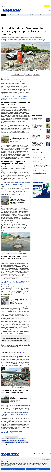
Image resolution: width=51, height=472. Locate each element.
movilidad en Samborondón (12, 437)
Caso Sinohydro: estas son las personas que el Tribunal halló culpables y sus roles (37, 131)
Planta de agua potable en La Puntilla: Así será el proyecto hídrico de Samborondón (18, 201)
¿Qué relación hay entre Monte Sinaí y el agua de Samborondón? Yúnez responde (14, 414)
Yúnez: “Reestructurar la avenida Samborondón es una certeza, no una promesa (14, 98)
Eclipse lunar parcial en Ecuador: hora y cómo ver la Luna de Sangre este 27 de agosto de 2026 (41, 154)
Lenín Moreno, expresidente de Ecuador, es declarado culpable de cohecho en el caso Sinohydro (41, 167)
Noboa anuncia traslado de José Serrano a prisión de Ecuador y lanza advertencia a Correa (37, 144)
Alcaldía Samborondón (20, 440)
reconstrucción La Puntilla (8, 440)
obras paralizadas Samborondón (9, 442)
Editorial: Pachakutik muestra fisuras (43, 14)
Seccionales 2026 (29, 14)
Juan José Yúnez (21, 438)
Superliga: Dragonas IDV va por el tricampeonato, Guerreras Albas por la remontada (37, 125)
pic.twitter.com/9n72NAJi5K (7, 351)
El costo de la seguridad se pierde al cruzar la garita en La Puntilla (15, 183)
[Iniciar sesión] (50, 10)
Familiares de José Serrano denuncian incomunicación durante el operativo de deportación (37, 138)
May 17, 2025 (22, 352)
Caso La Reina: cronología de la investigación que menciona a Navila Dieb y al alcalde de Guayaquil (40, 172)
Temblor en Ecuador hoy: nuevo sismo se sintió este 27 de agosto (41, 162)
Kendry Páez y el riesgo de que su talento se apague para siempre (37, 119)
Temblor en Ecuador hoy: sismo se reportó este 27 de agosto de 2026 (40, 158)
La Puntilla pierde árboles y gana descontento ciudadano (19, 139)
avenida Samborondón (23, 442)
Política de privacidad (46, 459)
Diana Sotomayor (8, 77)
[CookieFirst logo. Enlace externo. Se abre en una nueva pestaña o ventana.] (1, 460)
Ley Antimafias (10, 14)
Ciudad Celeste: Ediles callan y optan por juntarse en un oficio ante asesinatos (20, 301)
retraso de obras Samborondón (9, 438)
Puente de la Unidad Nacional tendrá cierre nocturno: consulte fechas (15, 332)
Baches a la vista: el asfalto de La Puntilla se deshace (19, 399)
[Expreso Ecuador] (10, 455)
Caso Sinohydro (19, 14)
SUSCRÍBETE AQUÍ (6, 433)
